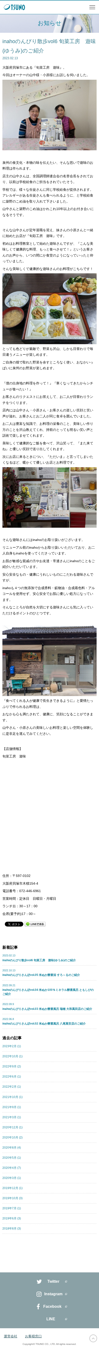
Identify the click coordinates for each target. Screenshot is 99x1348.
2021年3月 (11, 1117)
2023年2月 (11, 1046)
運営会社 (10, 1336)
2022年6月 (11, 1076)
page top (93, 1338)
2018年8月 (11, 1228)
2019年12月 (12, 1188)
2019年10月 (12, 1198)
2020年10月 (12, 1137)
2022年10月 (12, 1056)
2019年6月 (11, 1218)
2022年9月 (11, 1066)
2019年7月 (11, 1208)
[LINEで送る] (35, 924)
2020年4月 (11, 1168)
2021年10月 (12, 1097)
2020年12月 (12, 1127)
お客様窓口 (33, 1336)
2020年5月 (11, 1157)
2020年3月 (11, 1178)
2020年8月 (11, 1147)
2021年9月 (11, 1107)
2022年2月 (11, 1086)
